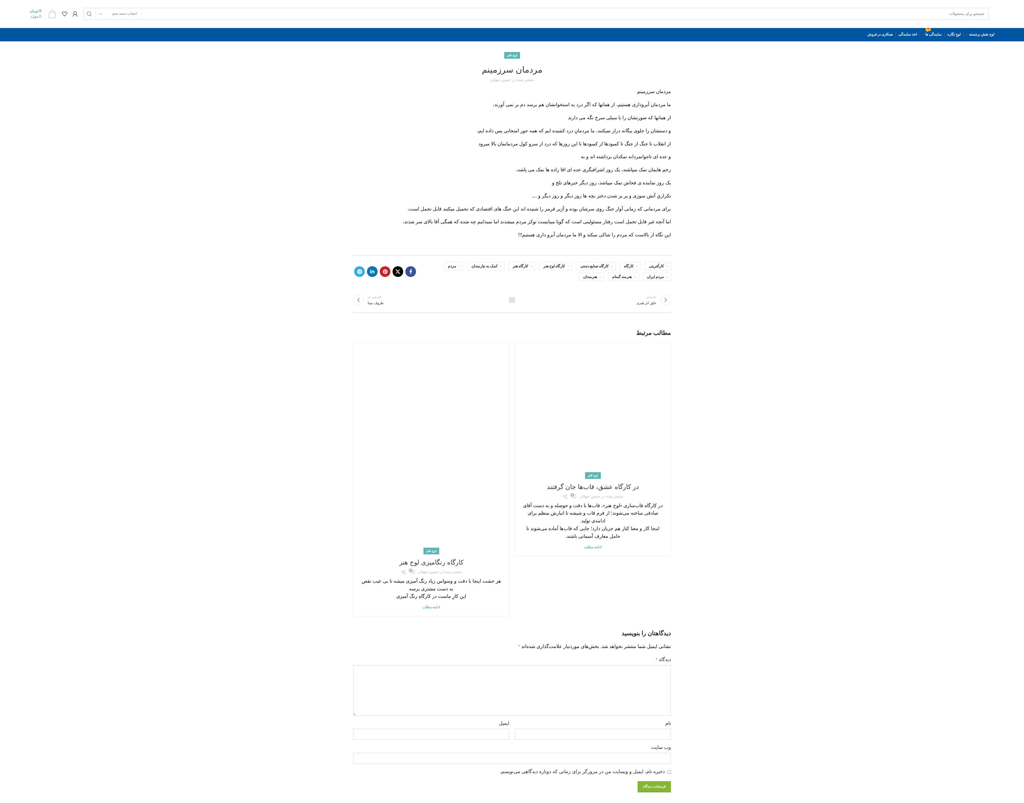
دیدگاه (663, 659)
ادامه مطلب (593, 547)
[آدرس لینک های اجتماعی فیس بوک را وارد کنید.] (410, 271)
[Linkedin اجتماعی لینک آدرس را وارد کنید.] (372, 271)
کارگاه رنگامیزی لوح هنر (431, 562)
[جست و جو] (89, 14)
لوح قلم (512, 55)
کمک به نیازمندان (484, 266)
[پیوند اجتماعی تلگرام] (359, 271)
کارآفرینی (656, 266)
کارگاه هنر (520, 266)
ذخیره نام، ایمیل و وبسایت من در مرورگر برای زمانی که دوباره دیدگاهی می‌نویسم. (582, 771)
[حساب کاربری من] (75, 14)
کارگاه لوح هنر (554, 266)
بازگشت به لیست (512, 300)
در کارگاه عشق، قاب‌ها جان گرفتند (593, 486)
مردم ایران (655, 277)
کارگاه (629, 266)
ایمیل (504, 723)
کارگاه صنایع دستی (594, 266)
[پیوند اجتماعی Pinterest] (385, 271)
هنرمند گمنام (622, 277)
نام (668, 723)
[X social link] (398, 271)
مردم (452, 266)
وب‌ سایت (661, 747)
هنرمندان (590, 277)
